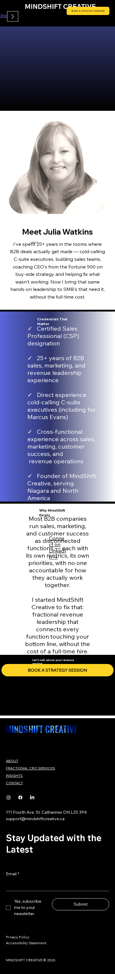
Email (12, 873)
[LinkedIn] (32, 797)
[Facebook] (20, 797)
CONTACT (14, 783)
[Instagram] (8, 797)
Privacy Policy (17, 937)
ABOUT (12, 761)
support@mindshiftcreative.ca (35, 818)
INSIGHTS (14, 775)
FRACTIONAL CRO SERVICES (30, 768)
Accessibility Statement (26, 943)
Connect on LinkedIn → (57, 547)
